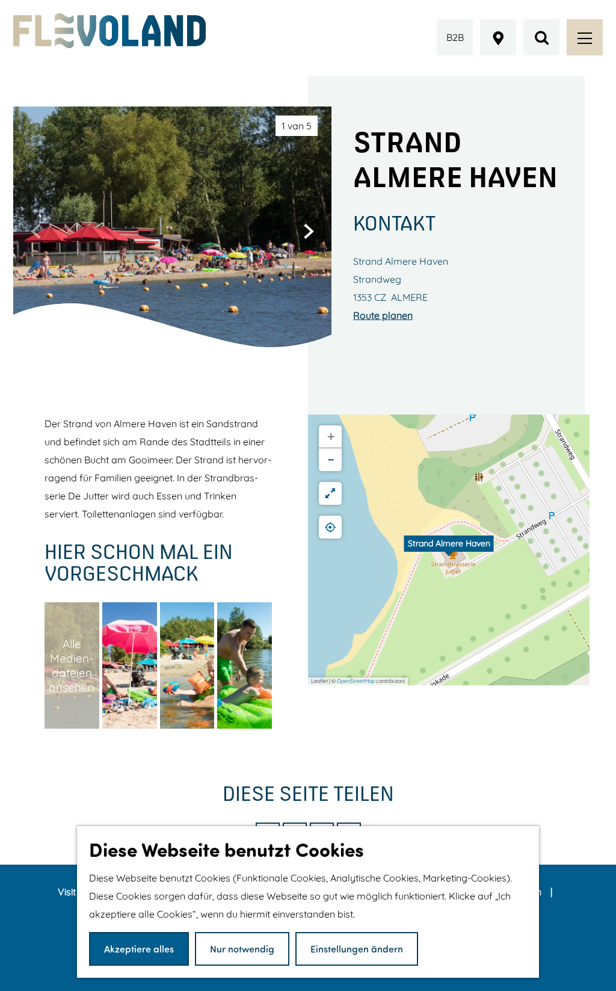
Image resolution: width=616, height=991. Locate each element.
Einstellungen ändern (356, 948)
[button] (449, 550)
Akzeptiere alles (139, 948)
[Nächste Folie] (309, 231)
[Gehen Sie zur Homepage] (109, 30)
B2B (455, 37)
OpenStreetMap (356, 681)
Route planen (383, 315)
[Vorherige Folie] (36, 231)
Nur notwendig (242, 948)
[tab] (297, 126)
